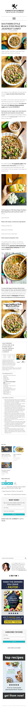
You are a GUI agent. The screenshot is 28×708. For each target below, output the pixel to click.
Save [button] (18, 362)
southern (16, 488)
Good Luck (20, 486)
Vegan (20, 488)
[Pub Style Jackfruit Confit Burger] (6, 465)
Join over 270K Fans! (14, 648)
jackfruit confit (13, 116)
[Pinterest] (14, 576)
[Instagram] (10, 576)
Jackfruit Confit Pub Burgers (18, 245)
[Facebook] (3, 482)
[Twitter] (8, 482)
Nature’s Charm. (5, 243)
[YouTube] (16, 576)
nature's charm (7, 488)
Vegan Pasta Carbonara (12, 247)
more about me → (22, 569)
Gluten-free (15, 486)
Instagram (15, 295)
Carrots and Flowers (14, 7)
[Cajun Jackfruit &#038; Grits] (18, 449)
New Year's (12, 488)
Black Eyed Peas (10, 486)
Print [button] (23, 362)
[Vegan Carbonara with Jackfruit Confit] (6, 449)
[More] (11, 482)
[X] (18, 576)
